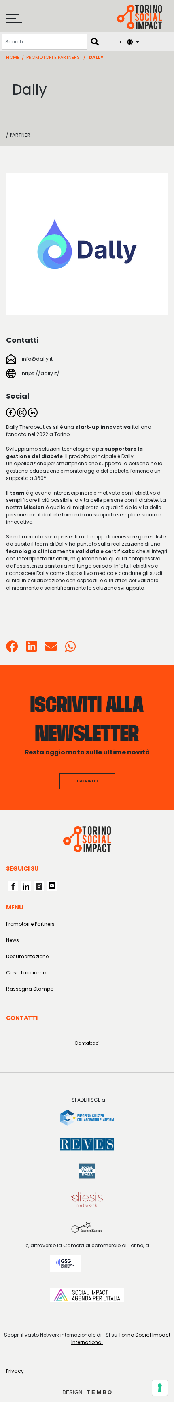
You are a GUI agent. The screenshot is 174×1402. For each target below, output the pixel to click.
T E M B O (99, 1392)
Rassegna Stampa (30, 988)
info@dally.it (37, 358)
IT (121, 41)
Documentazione (27, 956)
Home (12, 57)
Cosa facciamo (26, 972)
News (12, 940)
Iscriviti (87, 781)
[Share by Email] (51, 649)
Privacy (15, 1370)
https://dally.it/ (40, 373)
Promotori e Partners (53, 57)
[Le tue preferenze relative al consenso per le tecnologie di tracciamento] (160, 1388)
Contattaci (87, 1043)
